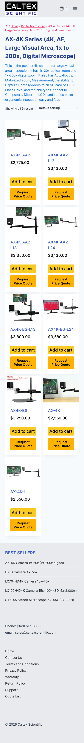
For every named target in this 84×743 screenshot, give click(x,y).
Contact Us (13, 658)
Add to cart (23, 181)
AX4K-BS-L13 (23, 329)
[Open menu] (75, 8)
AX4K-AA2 (20, 155)
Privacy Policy (15, 670)
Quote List (13, 696)
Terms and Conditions (22, 664)
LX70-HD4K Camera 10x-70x (27, 581)
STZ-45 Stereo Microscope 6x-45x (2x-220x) (39, 600)
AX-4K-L (18, 491)
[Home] (6, 26)
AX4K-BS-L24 (61, 329)
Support (11, 690)
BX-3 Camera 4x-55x (21, 572)
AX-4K (54, 410)
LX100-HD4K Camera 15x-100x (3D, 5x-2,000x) (41, 591)
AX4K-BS (18, 410)
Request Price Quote (23, 194)
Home (9, 651)
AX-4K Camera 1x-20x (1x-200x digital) (34, 563)
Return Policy (15, 683)
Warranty (12, 677)
